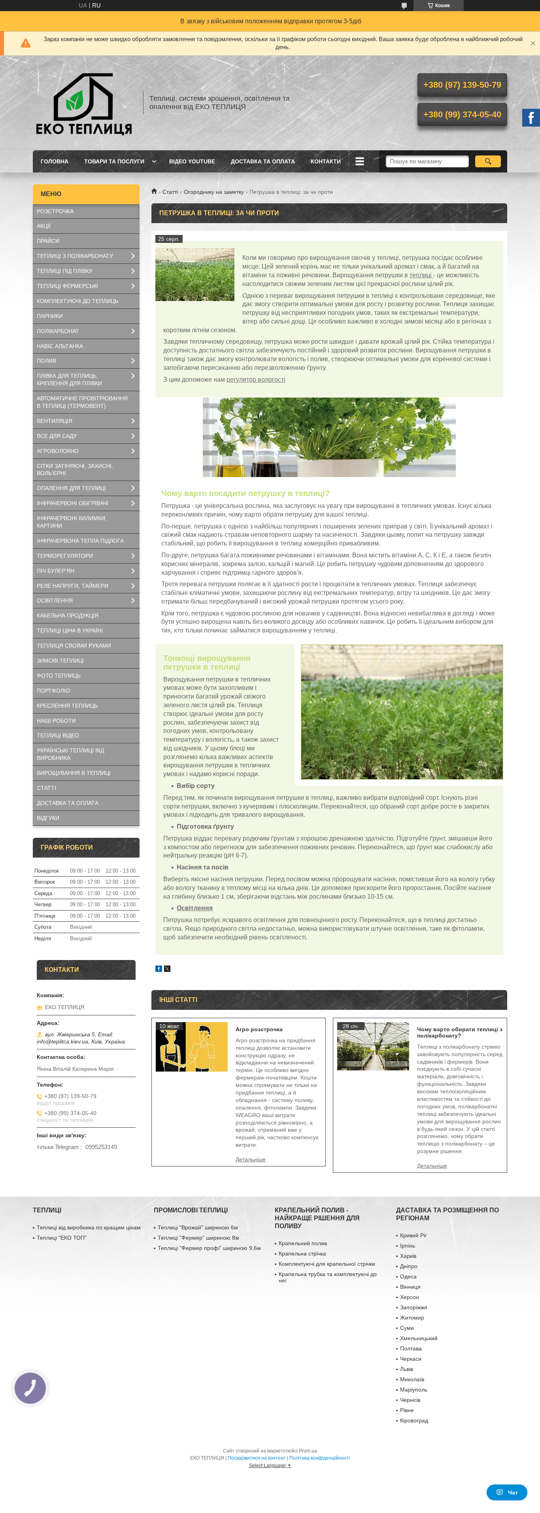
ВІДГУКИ (48, 818)
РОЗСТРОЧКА (55, 211)
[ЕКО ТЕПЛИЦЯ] (84, 102)
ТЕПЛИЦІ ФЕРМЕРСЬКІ (67, 286)
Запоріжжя (413, 1307)
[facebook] (158, 969)
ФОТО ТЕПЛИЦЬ (59, 675)
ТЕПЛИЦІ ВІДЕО (58, 735)
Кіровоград (414, 1420)
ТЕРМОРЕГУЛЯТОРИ (65, 556)
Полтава (411, 1348)
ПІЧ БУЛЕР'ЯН (55, 571)
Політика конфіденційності (319, 1458)
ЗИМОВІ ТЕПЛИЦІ (60, 660)
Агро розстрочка (259, 1029)
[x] (167, 969)
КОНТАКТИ (326, 161)
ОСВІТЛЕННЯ (55, 600)
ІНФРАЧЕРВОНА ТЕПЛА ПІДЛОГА (80, 541)
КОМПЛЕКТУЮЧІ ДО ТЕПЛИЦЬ (77, 301)
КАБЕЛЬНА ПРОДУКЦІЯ (67, 615)
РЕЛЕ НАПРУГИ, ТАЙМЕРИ (72, 586)
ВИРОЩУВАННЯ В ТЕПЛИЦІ (74, 773)
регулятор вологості (256, 379)
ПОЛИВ (46, 361)
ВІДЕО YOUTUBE (192, 161)
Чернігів (410, 1400)
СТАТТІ (46, 788)
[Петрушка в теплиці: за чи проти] (194, 274)
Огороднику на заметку (214, 192)
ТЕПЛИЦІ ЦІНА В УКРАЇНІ (70, 630)
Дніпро (408, 1266)
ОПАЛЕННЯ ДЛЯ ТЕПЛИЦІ (71, 488)
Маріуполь (413, 1389)
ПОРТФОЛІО (53, 690)
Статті (170, 192)
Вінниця (410, 1287)
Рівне (407, 1410)
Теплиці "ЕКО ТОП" (62, 1238)
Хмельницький (419, 1338)
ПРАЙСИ (48, 241)
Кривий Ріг (413, 1235)
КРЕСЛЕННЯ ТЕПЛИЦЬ (67, 706)
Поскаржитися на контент (257, 1458)
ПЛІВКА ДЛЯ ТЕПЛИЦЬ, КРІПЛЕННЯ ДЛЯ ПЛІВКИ (69, 379)
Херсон (409, 1297)
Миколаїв (412, 1379)
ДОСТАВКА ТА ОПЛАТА (263, 161)
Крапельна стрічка (302, 1253)
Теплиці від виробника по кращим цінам (89, 1227)
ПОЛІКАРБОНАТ (58, 331)
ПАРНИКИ (50, 316)
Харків (408, 1256)
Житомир (412, 1317)
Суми (407, 1328)
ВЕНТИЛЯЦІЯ (54, 421)
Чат (513, 1492)
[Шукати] (488, 161)
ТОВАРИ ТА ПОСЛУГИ (114, 161)
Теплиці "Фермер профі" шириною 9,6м (209, 1248)
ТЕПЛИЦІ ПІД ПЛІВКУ (65, 271)
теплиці (421, 275)
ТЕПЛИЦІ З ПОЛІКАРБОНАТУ (75, 256)
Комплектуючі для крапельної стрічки (327, 1264)
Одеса (408, 1276)
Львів (406, 1369)
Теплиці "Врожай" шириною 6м (198, 1227)
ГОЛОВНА (54, 161)
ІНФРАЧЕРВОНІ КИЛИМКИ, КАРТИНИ (72, 522)
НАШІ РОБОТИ (56, 721)
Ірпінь (407, 1245)
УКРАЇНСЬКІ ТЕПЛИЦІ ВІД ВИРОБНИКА (70, 754)
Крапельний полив (303, 1243)
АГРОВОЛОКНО (58, 451)
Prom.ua (308, 1451)
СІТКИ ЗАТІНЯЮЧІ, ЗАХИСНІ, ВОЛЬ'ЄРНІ (75, 470)
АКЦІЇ (44, 226)
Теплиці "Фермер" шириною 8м (198, 1238)
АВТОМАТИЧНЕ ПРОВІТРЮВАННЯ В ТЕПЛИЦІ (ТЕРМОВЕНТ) (82, 402)
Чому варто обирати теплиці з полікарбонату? (459, 1032)
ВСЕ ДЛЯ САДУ (57, 436)
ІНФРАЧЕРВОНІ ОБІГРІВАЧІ (72, 503)
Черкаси (410, 1359)
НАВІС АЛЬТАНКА (60, 346)
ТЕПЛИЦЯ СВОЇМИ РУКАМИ (74, 645)
